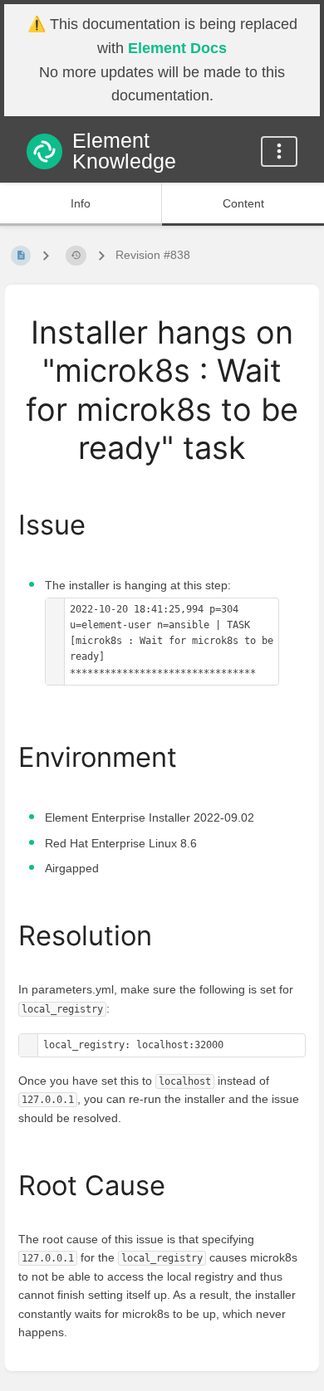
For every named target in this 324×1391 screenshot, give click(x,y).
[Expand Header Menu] (279, 151)
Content (243, 203)
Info (81, 203)
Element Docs (177, 48)
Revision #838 (152, 254)
